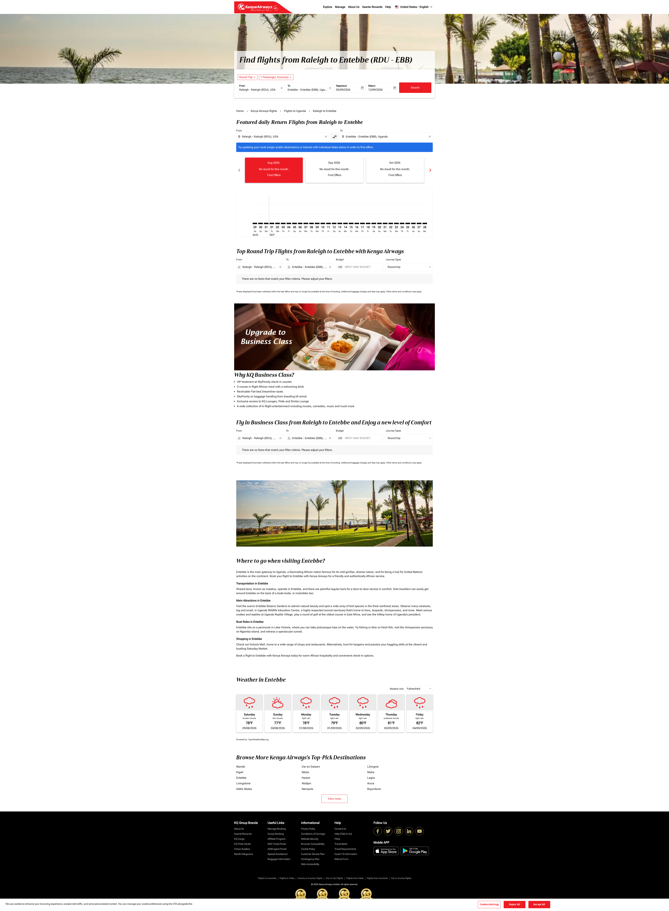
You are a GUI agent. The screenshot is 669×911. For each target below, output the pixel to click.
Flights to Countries (267, 878)
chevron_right (430, 170)
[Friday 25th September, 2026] (407, 223)
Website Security (309, 838)
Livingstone (243, 783)
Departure (341, 85)
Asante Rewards (372, 7)
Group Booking (276, 833)
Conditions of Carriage (313, 833)
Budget (340, 259)
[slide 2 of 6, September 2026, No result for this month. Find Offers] (334, 170)
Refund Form (341, 859)
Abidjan (306, 783)
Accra (370, 783)
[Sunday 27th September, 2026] (419, 223)
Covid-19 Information (345, 854)
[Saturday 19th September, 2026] (373, 223)
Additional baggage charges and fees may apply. (363, 291)
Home (240, 111)
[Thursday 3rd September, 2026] (283, 223)
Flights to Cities (287, 878)
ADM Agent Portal (277, 849)
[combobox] (259, 90)
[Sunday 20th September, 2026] (379, 223)
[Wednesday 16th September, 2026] (357, 223)
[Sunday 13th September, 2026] (339, 223)
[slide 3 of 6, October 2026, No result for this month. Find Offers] (395, 170)
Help (388, 7)
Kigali (239, 772)
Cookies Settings (489, 904)
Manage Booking (277, 828)
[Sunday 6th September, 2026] (300, 223)
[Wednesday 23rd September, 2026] (396, 223)
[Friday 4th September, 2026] (289, 223)
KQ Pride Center (242, 844)
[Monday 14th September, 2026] (345, 223)
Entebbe (241, 777)
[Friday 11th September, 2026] (328, 223)
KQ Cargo (239, 838)
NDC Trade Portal (277, 844)
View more (334, 798)
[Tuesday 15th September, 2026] (351, 223)
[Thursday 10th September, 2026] (323, 223)
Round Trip (245, 77)
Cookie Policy (308, 849)
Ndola (305, 772)
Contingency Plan (310, 859)
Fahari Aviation (242, 849)
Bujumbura (374, 789)
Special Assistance (277, 854)
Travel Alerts (340, 844)
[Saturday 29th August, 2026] (255, 223)
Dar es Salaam (311, 766)
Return (371, 85)
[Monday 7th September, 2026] (305, 223)
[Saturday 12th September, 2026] (334, 223)
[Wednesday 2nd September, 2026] (277, 223)
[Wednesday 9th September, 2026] (317, 223)
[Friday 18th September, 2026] (368, 223)
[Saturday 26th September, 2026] (413, 223)
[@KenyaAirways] (388, 831)
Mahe (370, 772)
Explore (327, 7)
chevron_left (239, 170)
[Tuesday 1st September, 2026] (272, 223)
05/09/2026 (343, 89)
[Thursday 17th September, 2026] (362, 223)
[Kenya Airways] (378, 831)
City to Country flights (401, 878)
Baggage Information (279, 859)
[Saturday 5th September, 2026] (294, 223)
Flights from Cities (354, 878)
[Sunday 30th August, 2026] (260, 223)
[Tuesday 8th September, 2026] (311, 223)
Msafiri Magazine (243, 854)
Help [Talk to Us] (343, 833)
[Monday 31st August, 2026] (266, 223)
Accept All (539, 904)
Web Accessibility (310, 864)
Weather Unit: (397, 688)
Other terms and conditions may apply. (404, 291)
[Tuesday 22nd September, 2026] (391, 223)
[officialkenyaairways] (398, 831)
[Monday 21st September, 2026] (385, 223)
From (242, 85)
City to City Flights (334, 878)
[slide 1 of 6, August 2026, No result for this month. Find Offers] (274, 170)
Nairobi (240, 766)
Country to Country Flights (310, 878)
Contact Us (340, 828)
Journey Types (393, 259)
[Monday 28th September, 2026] (424, 223)
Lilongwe (373, 766)
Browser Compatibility (312, 844)
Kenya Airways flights (264, 111)
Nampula (307, 789)
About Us (353, 7)
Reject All (514, 904)
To (289, 85)
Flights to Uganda (295, 111)
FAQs (337, 838)
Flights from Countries (377, 878)
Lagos (371, 777)
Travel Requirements (345, 849)
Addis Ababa (244, 789)
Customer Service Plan (313, 854)
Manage (340, 7)
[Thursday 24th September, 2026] (402, 223)
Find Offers (274, 175)
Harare (306, 777)
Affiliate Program (277, 838)
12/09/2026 (375, 89)
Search (415, 87)
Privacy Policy (308, 828)
